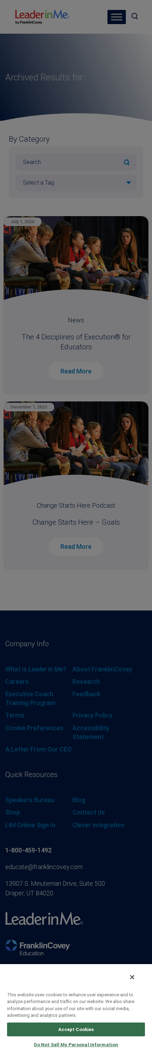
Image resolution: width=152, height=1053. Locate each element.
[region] (76, 1008)
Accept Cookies (76, 1029)
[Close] (132, 977)
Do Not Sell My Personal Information (76, 1044)
